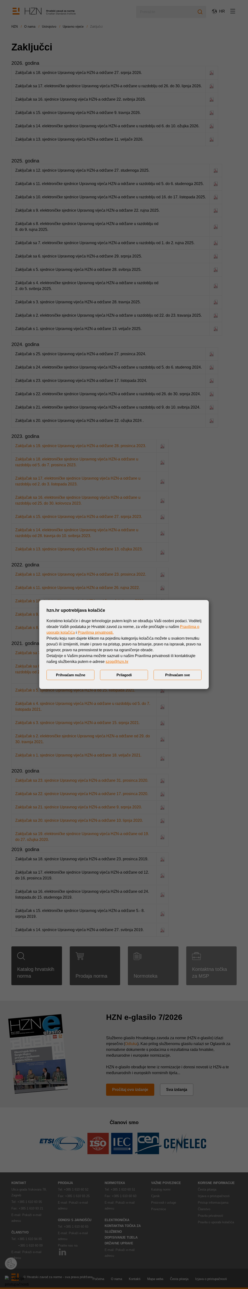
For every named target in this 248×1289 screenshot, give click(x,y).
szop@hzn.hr (117, 662)
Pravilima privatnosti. (96, 632)
